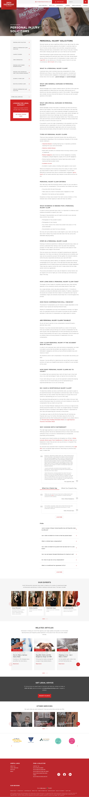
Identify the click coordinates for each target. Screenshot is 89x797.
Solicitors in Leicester (39, 769)
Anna (52, 495)
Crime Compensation (17, 59)
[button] (21, 115)
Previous (9, 603)
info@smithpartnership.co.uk (44, 1)
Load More (59, 517)
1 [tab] (43, 619)
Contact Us (36, 766)
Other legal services (17, 96)
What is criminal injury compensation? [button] (52, 541)
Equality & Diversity (60, 790)
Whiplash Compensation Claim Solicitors (20, 90)
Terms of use (34, 790)
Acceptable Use (27, 790)
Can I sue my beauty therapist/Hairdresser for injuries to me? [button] (58, 554)
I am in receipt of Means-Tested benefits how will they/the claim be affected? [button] (59, 529)
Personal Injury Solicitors (19, 42)
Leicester (42, 440)
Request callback (44, 695)
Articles (12, 769)
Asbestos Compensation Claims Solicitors (20, 48)
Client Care (67, 790)
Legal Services (14, 767)
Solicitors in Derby (38, 767)
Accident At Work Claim (18, 78)
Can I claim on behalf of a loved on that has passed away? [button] (57, 535)
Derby (74, 438)
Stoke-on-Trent (68, 440)
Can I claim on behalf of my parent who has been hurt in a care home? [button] (58, 547)
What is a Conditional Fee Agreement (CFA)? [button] (54, 565)
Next (76, 603)
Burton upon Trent (50, 440)
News (11, 771)
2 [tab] (46, 619)
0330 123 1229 (60, 1)
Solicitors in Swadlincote (40, 776)
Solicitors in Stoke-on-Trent (41, 771)
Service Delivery (51, 790)
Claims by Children (17, 54)
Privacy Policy (13, 790)
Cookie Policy (20, 790)
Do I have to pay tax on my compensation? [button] (53, 559)
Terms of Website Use (42, 790)
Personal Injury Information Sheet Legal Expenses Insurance (20, 72)
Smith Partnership (15, 24)
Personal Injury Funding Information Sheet (19, 66)
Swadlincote (58, 440)
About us (12, 766)
